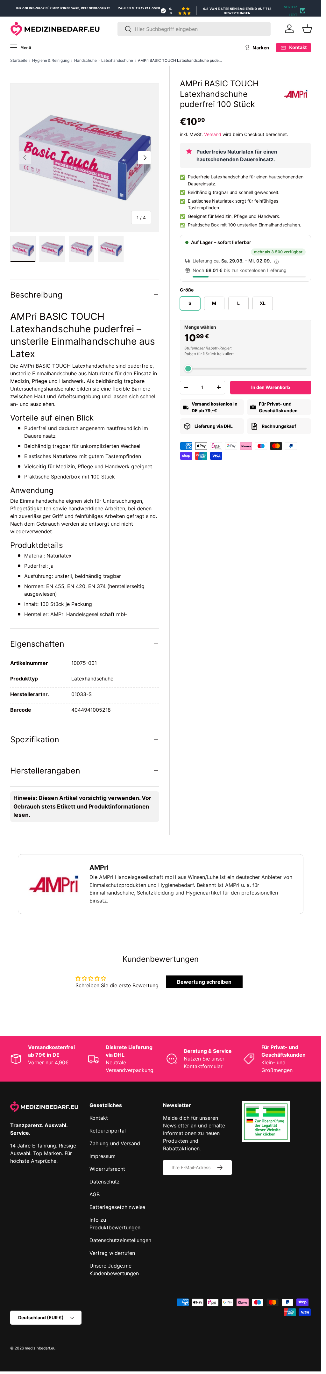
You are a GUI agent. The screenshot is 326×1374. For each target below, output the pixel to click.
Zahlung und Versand (114, 1143)
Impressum (102, 1156)
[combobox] (194, 29)
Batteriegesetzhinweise (117, 1207)
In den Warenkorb (270, 387)
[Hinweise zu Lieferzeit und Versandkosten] (276, 261)
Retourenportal (107, 1130)
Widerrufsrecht (107, 1169)
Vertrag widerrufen (112, 1253)
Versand (212, 134)
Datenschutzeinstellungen (120, 1240)
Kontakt (98, 1118)
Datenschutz (104, 1181)
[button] (307, 29)
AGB (94, 1194)
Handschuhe (85, 60)
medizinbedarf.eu (40, 1348)
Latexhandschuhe (117, 60)
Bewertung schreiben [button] (204, 982)
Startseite (18, 60)
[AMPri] (295, 94)
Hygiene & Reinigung (50, 60)
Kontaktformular (203, 1066)
